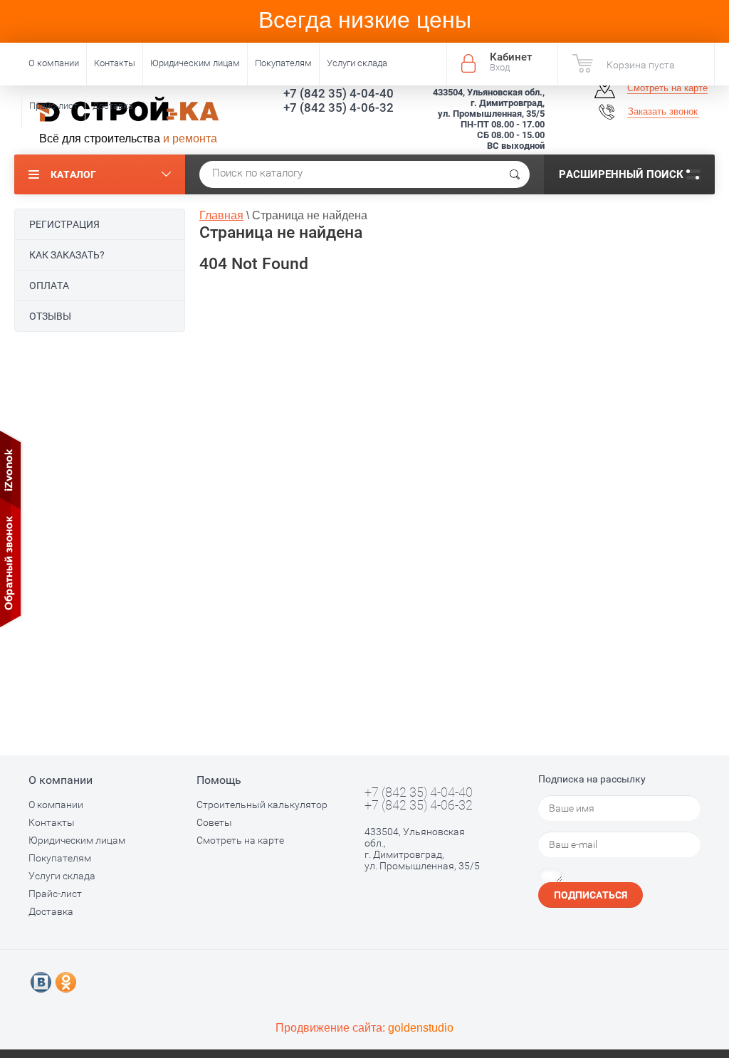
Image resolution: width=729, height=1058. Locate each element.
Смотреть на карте (667, 88)
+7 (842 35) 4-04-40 (338, 93)
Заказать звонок (663, 111)
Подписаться (590, 895)
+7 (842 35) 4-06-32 (338, 107)
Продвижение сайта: (364, 1028)
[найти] (515, 174)
